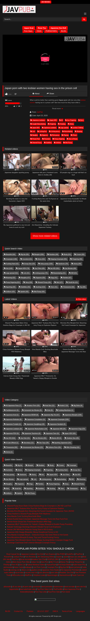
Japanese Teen (52, 433)
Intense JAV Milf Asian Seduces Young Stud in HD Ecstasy (30, 529)
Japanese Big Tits (51, 415)
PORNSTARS (51, 31)
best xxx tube (70, 587)
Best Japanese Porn (72, 589)
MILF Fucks (54, 562)
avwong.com (15, 570)
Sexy (28, 282)
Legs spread (64, 127)
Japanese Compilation (36, 419)
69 (62, 120)
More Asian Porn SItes (21, 562)
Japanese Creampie (59, 419)
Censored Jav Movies (33, 410)
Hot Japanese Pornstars (70, 570)
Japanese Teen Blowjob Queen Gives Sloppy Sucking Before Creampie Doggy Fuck (40, 540)
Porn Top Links (41, 592)
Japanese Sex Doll (58, 28)
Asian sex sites (75, 557)
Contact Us (18, 611)
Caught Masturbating (38, 124)
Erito (50, 410)
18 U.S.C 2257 (43, 611)
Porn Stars (28, 31)
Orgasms (45, 135)
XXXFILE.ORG (53, 559)
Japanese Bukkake (14, 419)
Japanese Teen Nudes (50, 570)
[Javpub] (45, 10)
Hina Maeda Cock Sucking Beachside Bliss (24, 516)
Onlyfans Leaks (39, 575)
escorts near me (31, 572)
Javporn (59, 557)
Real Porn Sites (54, 592)
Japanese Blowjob (73, 415)
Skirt (59, 282)
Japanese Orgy (78, 429)
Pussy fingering (59, 139)
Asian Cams (18, 567)
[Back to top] (83, 614)
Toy (83, 287)
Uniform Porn (54, 447)
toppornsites (14, 589)
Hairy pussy (46, 263)
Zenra (9, 452)
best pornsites (47, 587)
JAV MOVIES (45, 2)
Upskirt (24, 291)
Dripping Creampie (58, 259)
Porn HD (14, 565)
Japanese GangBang (35, 424)
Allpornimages (52, 575)
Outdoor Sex (73, 438)
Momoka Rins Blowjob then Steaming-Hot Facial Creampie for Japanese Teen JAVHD (40, 511)
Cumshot (27, 259)
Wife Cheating (72, 447)
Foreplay (62, 124)
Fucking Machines (65, 410)
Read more (56, 108)
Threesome (68, 287)
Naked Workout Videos (36, 565)
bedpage (28, 567)
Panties (67, 277)
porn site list (81, 587)
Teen (54, 287)
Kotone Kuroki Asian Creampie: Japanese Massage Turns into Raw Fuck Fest (37, 519)
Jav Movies (70, 268)
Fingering (53, 124)
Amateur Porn (33, 405)
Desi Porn (45, 562)
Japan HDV (53, 120)
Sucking (40, 287)
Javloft (65, 557)
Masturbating (68, 131)
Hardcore (63, 263)
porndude (36, 587)
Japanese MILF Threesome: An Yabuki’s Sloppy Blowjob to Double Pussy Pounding (40, 524)
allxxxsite (7, 587)
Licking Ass (43, 131)
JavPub (40, 112)
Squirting (10, 287)
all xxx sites (16, 587)
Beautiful (10, 254)
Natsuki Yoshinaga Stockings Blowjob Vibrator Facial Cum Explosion (34, 527)
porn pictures (75, 567)
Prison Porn (36, 139)
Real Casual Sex (13, 554)
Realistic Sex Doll (67, 572)
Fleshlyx (7, 565)
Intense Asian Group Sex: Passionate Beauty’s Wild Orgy (29, 522)
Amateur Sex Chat (39, 559)
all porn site (27, 587)
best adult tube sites (28, 589)
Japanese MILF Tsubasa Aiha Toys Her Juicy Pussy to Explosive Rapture (35, 508)
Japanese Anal (12, 415)
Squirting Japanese (62, 442)
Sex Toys (44, 442)
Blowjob (39, 254)
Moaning (79, 131)
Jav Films (40, 268)
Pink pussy (55, 135)
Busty (67, 254)
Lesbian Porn (18, 557)
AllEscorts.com (17, 575)
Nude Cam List (78, 575)
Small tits (73, 282)
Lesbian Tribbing (78, 127)
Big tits (25, 254)
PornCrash (64, 559)
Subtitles (49, 142)
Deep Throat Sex (76, 562)
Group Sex (29, 263)
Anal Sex (49, 405)
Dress (41, 259)
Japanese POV (12, 433)
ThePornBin (58, 589)
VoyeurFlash (51, 565)
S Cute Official (12, 442)
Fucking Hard (12, 263)
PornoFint (8, 557)
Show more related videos (45, 236)
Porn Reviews (30, 557)
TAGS (39, 31)
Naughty (35, 135)
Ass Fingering (71, 120)
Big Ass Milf (64, 567)
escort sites (19, 572)
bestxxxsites (58, 587)
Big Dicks (78, 405)
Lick (33, 131)
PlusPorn (79, 554)
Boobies (53, 254)
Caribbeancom (12, 410)
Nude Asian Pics (79, 565)
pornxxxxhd (8, 567)
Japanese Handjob (57, 424)
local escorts (25, 559)
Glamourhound (65, 575)
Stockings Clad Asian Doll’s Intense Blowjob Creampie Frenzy (31, 543)
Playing (66, 135)
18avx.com (25, 570)
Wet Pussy (68, 142)
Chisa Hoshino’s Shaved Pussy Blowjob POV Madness (28, 514)
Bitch (82, 120)
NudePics (70, 554)
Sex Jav (23, 565)
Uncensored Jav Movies (33, 447)
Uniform (58, 142)
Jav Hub (25, 438)
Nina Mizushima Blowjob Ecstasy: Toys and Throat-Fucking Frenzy (33, 537)
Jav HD (54, 268)
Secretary (29, 442)
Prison (75, 135)
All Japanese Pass (13, 405)
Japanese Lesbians (39, 120)
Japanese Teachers (32, 433)
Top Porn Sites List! (44, 589)
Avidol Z (64, 405)
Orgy (54, 277)
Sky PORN (61, 554)
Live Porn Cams (39, 567)
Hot (9, 268)
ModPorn (28, 575)
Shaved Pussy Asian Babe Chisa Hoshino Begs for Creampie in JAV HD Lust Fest (39, 506)
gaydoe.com (35, 570)
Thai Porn (15, 559)
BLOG (63, 31)
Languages (80, 611)
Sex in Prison (73, 139)
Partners (30, 611)
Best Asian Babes (64, 565)
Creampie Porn (53, 567)
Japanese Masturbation (37, 429)
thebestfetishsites (27, 592)
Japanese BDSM (31, 415)
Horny (72, 124)
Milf (74, 273)
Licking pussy (55, 131)
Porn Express (50, 554)
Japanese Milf (59, 429)
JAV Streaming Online (45, 557)
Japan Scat (28, 28)
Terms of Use (67, 611)
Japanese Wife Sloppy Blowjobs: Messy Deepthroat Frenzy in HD (32, 532)
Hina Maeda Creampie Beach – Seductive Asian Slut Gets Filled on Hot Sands (37, 535)
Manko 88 (56, 438)
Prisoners (47, 139)
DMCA (55, 611)
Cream (80, 254)
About (36, 94)
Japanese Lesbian (28, 554)
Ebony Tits (64, 562)
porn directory (44, 572)
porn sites (54, 572)
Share (51, 94)
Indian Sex (35, 562)
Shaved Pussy (37, 142)
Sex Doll (40, 554)
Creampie (11, 259)
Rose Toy (42, 28)
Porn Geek (66, 592)
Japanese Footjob (13, 424)
